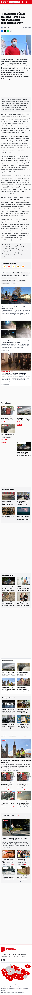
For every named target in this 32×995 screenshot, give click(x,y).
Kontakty (23, 954)
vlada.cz (14, 55)
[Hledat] (18, 2)
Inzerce (23, 956)
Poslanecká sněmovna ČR (8, 280)
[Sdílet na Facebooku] (2, 31)
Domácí (8, 9)
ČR (13, 272)
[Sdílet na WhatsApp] (8, 31)
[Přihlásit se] (22, 2)
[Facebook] (1, 960)
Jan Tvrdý (4, 278)
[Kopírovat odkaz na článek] (11, 31)
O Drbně (9, 954)
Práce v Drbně (15, 956)
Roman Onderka (21, 280)
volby (13, 283)
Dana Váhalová (25, 272)
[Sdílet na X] (5, 31)
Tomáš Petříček (5, 283)
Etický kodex (16, 954)
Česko (8, 272)
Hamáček (16, 275)
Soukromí (3, 954)
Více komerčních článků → (23, 815)
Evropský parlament (7, 275)
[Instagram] (4, 960)
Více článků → (27, 736)
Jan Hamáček (24, 275)
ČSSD (17, 272)
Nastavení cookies (5, 956)
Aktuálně (3, 9)
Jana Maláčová (12, 278)
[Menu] (26, 2)
